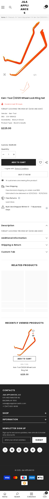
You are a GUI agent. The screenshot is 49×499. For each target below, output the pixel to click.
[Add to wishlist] (40, 162)
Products (11, 17)
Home (3, 17)
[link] (12, 306)
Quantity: (5, 149)
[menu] (2, 7)
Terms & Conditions (22, 169)
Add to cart (19, 162)
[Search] (10, 7)
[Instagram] (12, 449)
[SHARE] (46, 162)
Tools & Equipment (24, 17)
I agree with (9, 168)
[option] (24, 49)
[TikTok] (25, 449)
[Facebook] (5, 449)
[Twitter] (39, 449)
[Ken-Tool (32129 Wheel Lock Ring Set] (24, 342)
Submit (39, 440)
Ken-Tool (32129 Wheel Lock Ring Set (24, 368)
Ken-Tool (12, 113)
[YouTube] (32, 449)
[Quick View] (33, 336)
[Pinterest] (18, 449)
